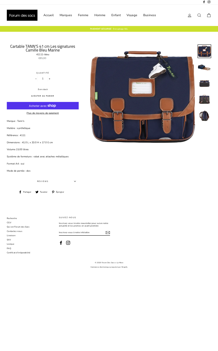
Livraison (11, 235)
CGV (9, 222)
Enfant (116, 15)
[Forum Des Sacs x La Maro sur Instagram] (68, 243)
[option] (109, 29)
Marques (66, 15)
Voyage (132, 15)
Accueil (48, 15)
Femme (83, 15)
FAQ (9, 248)
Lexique (10, 244)
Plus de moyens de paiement (43, 113)
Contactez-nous (14, 231)
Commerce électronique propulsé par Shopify (109, 267)
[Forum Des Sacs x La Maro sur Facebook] (61, 243)
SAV (9, 239)
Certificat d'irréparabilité (18, 252)
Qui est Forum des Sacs (18, 226)
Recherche (12, 218)
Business (149, 15)
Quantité (42, 73)
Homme (100, 15)
